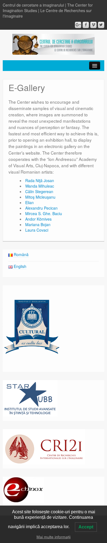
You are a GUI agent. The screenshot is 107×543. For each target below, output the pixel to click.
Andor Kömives (38, 219)
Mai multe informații (53, 537)
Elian (29, 202)
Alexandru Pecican (42, 208)
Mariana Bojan (37, 224)
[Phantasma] (53, 43)
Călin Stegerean (39, 191)
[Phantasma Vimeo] (93, 25)
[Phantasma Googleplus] (78, 25)
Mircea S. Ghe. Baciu (43, 213)
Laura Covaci (36, 230)
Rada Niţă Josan (39, 180)
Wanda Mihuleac (39, 186)
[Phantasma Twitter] (101, 25)
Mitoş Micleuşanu (40, 197)
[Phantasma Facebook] (86, 25)
